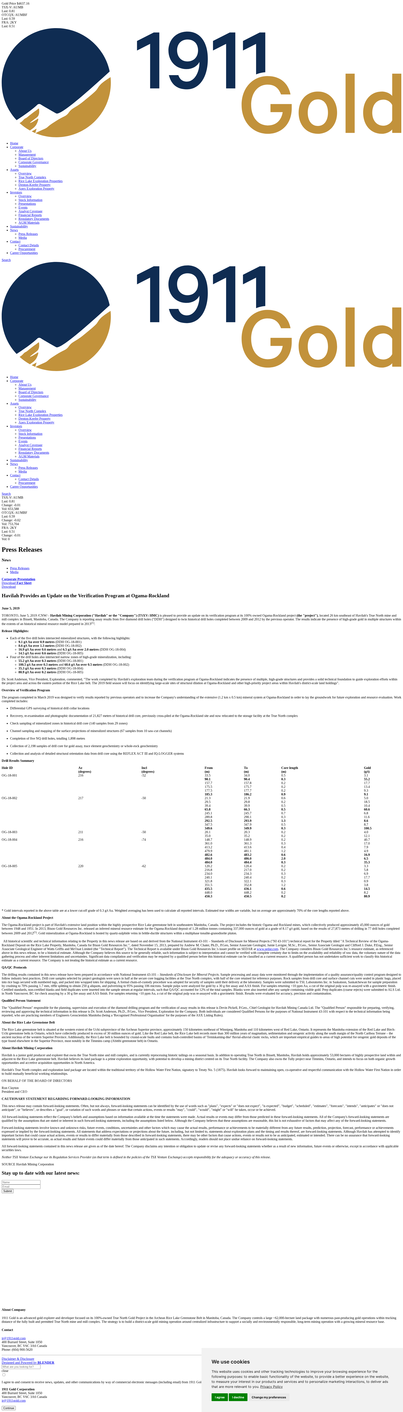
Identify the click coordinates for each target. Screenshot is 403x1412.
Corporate (16, 147)
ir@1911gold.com (14, 1338)
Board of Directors (30, 158)
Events (22, 207)
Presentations (27, 203)
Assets (14, 169)
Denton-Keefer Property (34, 185)
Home (14, 143)
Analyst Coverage (30, 211)
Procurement (26, 249)
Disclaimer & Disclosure (18, 1359)
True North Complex (32, 177)
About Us (24, 151)
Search (6, 260)
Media (22, 237)
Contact (15, 241)
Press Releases (28, 234)
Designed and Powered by (28, 1362)
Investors (16, 192)
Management (27, 154)
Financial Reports (30, 215)
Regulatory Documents (33, 219)
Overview (25, 173)
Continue (8, 1408)
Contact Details (28, 245)
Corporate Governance (33, 162)
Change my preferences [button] (269, 1397)
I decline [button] (238, 1397)
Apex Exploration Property (36, 188)
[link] (271, 1387)
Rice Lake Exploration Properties (40, 181)
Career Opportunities (24, 253)
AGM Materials (28, 222)
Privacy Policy (271, 1387)
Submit (7, 1191)
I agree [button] (220, 1397)
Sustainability (27, 166)
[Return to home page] (201, 1301)
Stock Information (30, 200)
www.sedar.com (267, 949)
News (14, 230)
